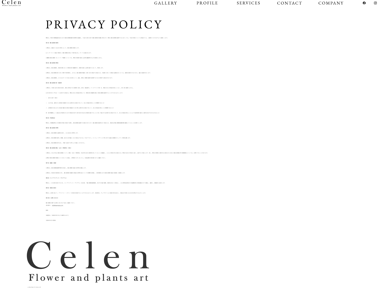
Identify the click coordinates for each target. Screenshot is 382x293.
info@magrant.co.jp (57, 205)
